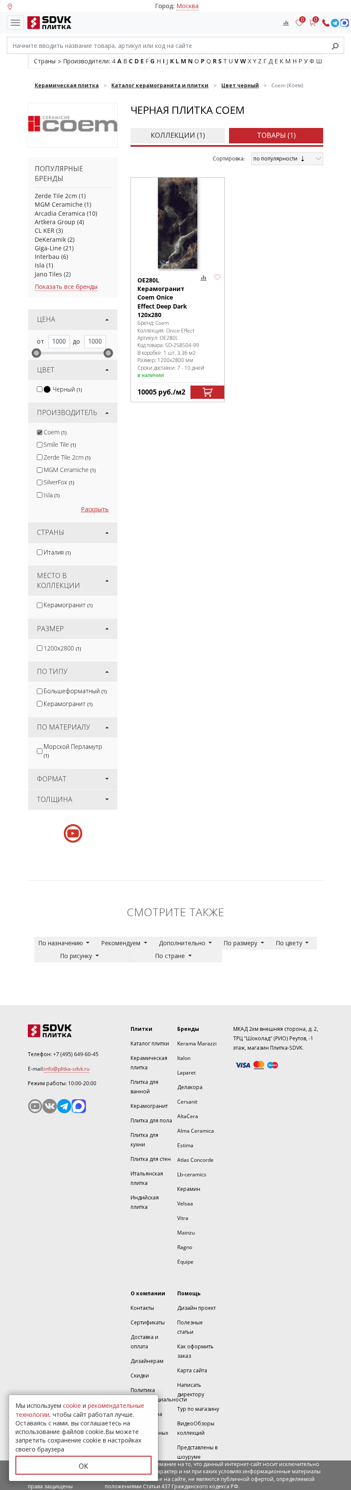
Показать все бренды (66, 286)
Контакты (142, 1308)
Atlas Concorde (195, 1160)
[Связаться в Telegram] (335, 23)
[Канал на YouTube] (35, 1106)
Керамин (188, 1189)
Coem (55, 432)
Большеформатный (75, 691)
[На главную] (47, 22)
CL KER (44, 230)
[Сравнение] (286, 22)
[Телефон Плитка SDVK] (326, 23)
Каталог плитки (150, 1043)
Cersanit (187, 1101)
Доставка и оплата (144, 1341)
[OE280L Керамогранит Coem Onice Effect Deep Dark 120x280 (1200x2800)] (177, 223)
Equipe (185, 1261)
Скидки (140, 1375)
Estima (185, 1145)
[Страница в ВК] (49, 1106)
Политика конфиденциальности (159, 1394)
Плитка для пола (151, 1120)
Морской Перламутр (73, 750)
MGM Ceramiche (59, 204)
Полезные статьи (190, 1327)
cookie (72, 1405)
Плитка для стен (151, 1159)
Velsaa (185, 1203)
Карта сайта (192, 1370)
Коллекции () (178, 135)
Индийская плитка (145, 1202)
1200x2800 (62, 648)
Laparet (186, 1072)
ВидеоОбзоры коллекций (195, 1428)
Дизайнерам (147, 1361)
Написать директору (190, 1389)
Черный (67, 389)
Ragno (184, 1247)
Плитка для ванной (144, 1086)
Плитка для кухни (144, 1139)
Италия (57, 552)
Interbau (47, 256)
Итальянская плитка (147, 1178)
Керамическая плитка (149, 1062)
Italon (183, 1058)
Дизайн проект (196, 1308)
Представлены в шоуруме (197, 1452)
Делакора (189, 1087)
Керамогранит (68, 605)
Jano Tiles (48, 274)
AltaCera (187, 1116)
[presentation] (39, 389)
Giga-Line (48, 248)
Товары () (276, 135)
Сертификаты (148, 1322)
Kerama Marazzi (197, 1043)
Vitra (182, 1218)
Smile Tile (60, 444)
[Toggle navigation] (15, 22)
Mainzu (186, 1232)
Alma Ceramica (195, 1130)
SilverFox (59, 482)
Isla (40, 265)
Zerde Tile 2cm (56, 196)
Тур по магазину (198, 1409)
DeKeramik (50, 239)
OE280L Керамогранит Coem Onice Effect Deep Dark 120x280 (162, 297)
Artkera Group (55, 222)
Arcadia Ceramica (60, 213)
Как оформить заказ (195, 1351)
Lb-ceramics (191, 1174)
